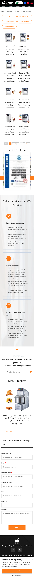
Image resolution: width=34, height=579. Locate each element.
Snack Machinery (27, 11)
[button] (2, 178)
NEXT (27, 143)
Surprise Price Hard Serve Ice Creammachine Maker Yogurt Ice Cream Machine (24, 77)
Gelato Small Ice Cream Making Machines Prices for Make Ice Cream (10, 50)
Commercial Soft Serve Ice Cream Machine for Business (24, 104)
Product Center (13, 11)
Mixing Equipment (9, 26)
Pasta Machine (25, 21)
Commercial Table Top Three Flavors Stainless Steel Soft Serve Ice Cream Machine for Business (10, 130)
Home (3, 11)
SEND (17, 527)
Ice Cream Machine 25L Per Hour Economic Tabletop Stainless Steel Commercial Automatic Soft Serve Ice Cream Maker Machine (10, 104)
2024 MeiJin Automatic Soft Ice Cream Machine (24, 50)
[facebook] (25, 3)
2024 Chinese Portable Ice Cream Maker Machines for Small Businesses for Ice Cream (24, 130)
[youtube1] (28, 3)
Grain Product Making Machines (25, 16)
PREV (6, 143)
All (9, 16)
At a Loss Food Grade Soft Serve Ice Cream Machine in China (10, 77)
